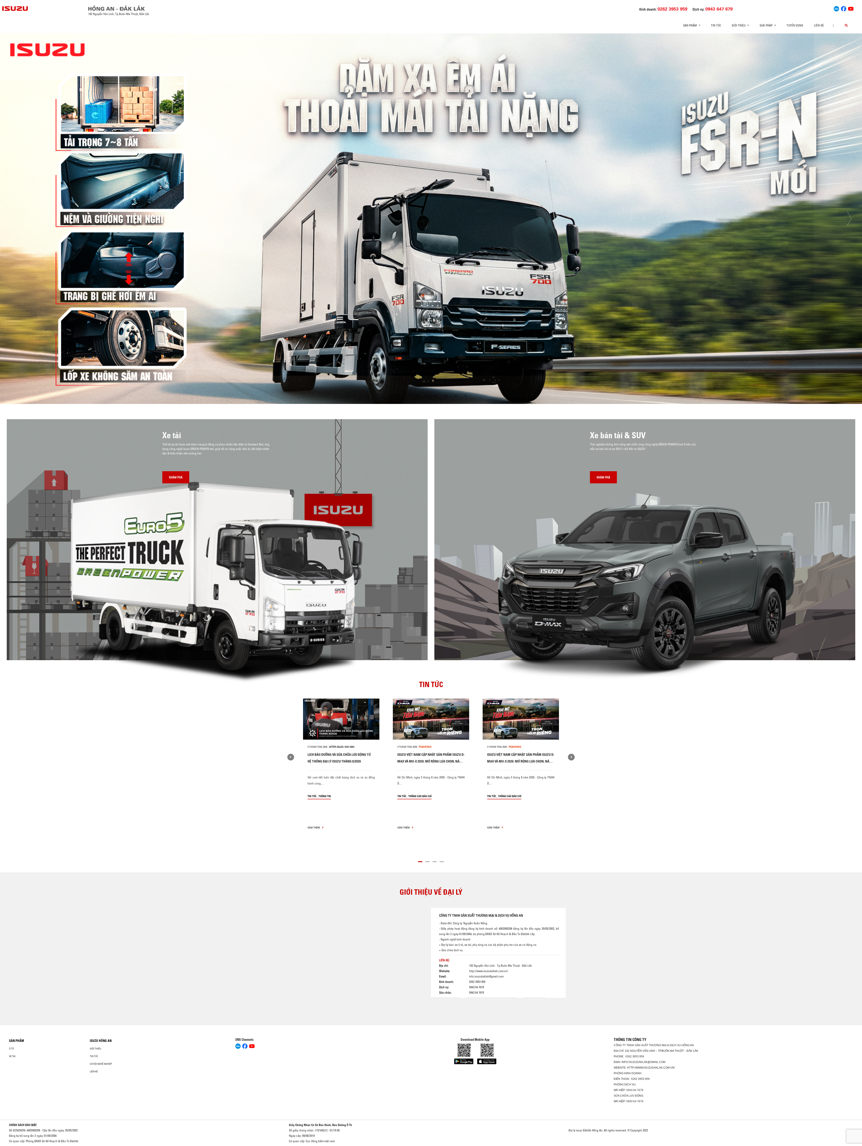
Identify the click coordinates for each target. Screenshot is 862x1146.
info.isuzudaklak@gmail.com (486, 976)
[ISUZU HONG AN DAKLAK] (15, 8)
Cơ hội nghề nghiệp (101, 1063)
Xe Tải (12, 1056)
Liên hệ (819, 25)
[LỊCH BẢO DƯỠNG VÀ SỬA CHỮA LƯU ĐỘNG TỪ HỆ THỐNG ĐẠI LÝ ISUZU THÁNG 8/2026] (341, 719)
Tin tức (716, 25)
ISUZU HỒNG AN (101, 1041)
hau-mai (349, 746)
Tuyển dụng (795, 25)
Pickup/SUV (425, 746)
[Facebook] (843, 8)
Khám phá (176, 477)
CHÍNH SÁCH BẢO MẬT (23, 1125)
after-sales (336, 746)
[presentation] (13, 218)
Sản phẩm (16, 1041)
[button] (396, 396)
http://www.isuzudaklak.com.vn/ (488, 971)
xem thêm (314, 827)
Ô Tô (11, 1048)
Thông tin (325, 796)
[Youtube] (850, 8)
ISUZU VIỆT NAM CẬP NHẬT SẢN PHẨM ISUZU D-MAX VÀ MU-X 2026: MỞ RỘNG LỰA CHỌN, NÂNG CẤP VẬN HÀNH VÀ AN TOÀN (431, 761)
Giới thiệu (95, 1048)
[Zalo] (836, 8)
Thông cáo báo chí (419, 796)
